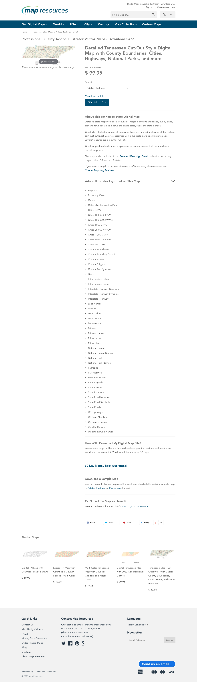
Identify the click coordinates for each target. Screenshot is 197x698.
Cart (169, 14)
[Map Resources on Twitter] (63, 644)
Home (24, 32)
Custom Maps (151, 24)
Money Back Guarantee (34, 638)
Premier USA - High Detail (134, 156)
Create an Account (166, 7)
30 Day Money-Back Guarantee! (106, 465)
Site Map (26, 651)
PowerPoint (115, 487)
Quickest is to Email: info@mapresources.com (86, 624)
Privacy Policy (27, 671)
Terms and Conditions (46, 671)
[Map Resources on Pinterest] (77, 644)
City (87, 24)
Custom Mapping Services (99, 170)
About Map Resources (34, 656)
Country (103, 24)
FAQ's (25, 633)
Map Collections (126, 24)
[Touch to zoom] (48, 55)
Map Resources (35, 676)
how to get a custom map (135, 506)
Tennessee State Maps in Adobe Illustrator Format (55, 32)
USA (73, 24)
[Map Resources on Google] (84, 644)
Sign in (149, 7)
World (58, 24)
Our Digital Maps (34, 24)
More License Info (94, 96)
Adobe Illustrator (97, 487)
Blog (24, 647)
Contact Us (27, 624)
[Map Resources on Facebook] (70, 644)
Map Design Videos (32, 629)
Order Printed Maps (32, 642)
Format (88, 82)
